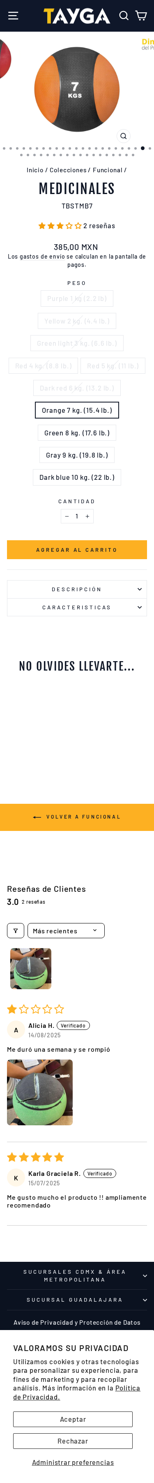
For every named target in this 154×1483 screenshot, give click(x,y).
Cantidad (77, 501)
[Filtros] (15, 930)
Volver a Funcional (82, 816)
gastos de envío (42, 256)
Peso (77, 283)
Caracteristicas (77, 607)
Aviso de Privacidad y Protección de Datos (77, 1322)
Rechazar (72, 1441)
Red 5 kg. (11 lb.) (113, 365)
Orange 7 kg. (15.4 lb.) (77, 410)
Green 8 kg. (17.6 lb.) (77, 432)
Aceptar (73, 1419)
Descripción (77, 589)
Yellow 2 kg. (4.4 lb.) (77, 321)
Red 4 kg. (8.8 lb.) (43, 365)
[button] (61, 225)
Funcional (107, 170)
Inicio (35, 170)
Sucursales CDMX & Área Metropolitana (74, 1275)
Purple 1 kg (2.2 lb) (77, 298)
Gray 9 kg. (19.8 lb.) (77, 455)
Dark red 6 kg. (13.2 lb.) (77, 388)
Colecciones (68, 170)
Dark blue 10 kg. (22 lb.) (77, 477)
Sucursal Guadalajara (75, 1299)
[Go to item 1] (30, 968)
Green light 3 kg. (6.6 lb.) (77, 343)
